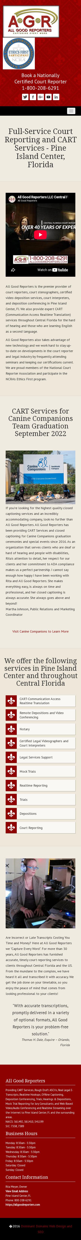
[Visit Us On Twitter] (25, 96)
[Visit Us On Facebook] (33, 96)
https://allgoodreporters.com (23, 1204)
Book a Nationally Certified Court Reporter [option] (40, 78)
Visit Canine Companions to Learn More (40, 631)
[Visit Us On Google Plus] (40, 96)
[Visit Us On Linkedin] (56, 96)
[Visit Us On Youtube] (48, 96)
